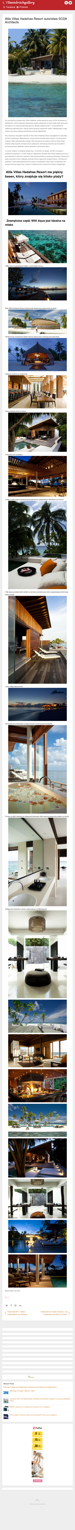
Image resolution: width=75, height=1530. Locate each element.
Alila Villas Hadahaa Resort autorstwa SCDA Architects (36, 20)
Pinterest (23, 7)
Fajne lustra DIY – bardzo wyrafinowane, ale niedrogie (17, 1313)
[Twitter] (7, 1305)
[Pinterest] (15, 1305)
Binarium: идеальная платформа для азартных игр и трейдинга (29, 1407)
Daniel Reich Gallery (36, 1504)
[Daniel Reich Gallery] (21, 4)
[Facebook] (11, 1305)
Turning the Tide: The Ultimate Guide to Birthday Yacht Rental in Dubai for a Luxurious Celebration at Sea (40, 1400)
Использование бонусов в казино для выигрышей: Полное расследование (33, 1415)
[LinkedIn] (20, 1305)
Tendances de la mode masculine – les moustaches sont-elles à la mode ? (53, 1313)
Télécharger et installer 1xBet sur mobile (21, 1391)
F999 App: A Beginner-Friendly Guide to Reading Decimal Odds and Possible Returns (30, 1387)
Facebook (10, 7)
